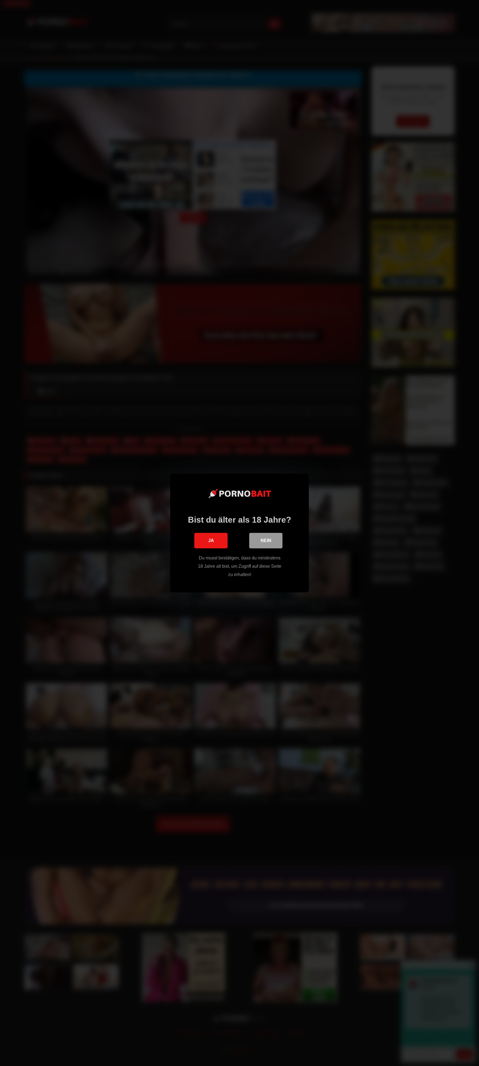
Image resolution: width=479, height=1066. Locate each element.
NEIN (266, 540)
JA (211, 540)
